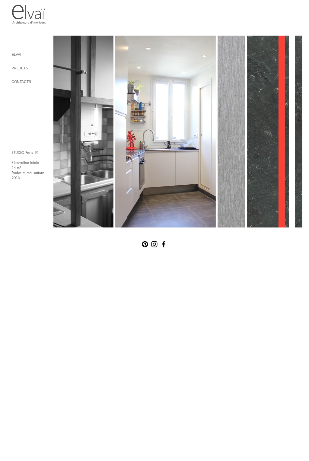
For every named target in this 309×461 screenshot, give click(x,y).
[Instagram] (154, 244)
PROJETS (19, 68)
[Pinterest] (145, 244)
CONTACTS (21, 82)
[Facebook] (164, 244)
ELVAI (16, 54)
